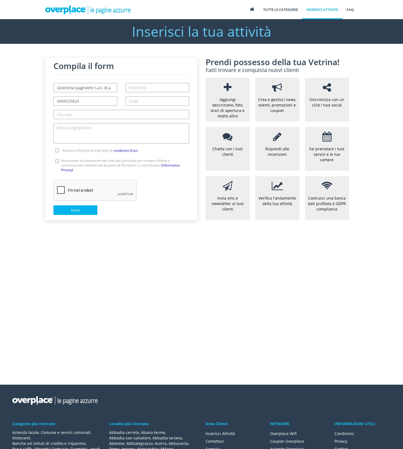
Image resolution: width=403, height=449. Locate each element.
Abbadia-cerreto (124, 432)
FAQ (350, 9)
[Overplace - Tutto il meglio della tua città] (252, 9)
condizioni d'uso (125, 150)
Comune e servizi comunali (65, 432)
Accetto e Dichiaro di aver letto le (100, 150)
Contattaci (215, 441)
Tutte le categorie (280, 9)
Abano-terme (153, 432)
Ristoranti (21, 438)
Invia (75, 210)
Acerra (161, 443)
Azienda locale (25, 432)
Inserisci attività (322, 9)
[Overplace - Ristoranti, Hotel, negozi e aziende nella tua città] (88, 9)
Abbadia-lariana (167, 438)
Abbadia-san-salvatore (130, 438)
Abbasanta (178, 443)
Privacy (340, 441)
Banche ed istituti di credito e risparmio (49, 443)
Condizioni (344, 433)
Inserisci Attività (220, 433)
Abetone (116, 443)
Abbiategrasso (139, 443)
